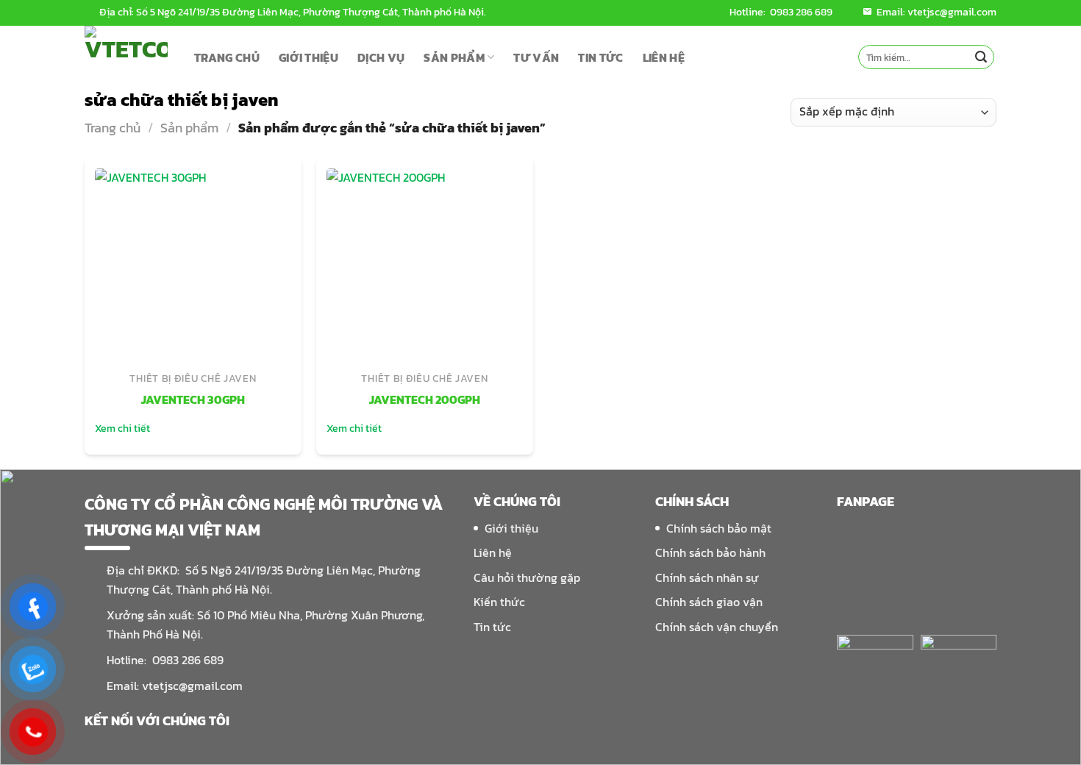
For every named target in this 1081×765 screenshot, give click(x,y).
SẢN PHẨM (454, 57)
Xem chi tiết (122, 428)
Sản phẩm (189, 128)
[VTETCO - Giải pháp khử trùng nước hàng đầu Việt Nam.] (128, 57)
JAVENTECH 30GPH (193, 400)
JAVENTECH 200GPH (424, 400)
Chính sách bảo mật (718, 528)
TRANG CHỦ (227, 57)
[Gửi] (980, 57)
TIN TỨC (600, 57)
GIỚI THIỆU (308, 57)
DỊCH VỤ (380, 57)
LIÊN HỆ (664, 57)
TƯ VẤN (536, 57)
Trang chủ (112, 128)
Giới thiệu (511, 528)
